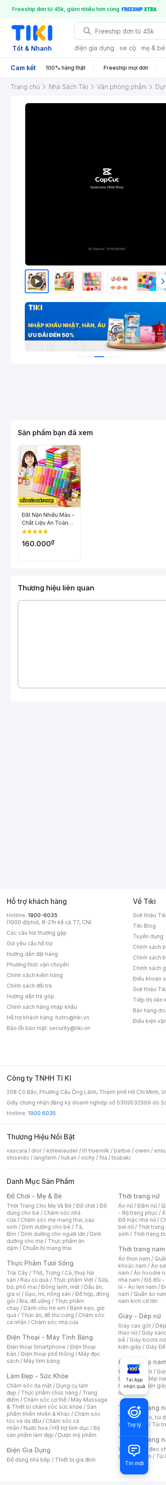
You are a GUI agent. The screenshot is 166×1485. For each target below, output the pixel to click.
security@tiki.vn (69, 1028)
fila (103, 1157)
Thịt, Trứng (46, 1272)
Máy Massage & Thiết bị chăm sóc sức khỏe (57, 1403)
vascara (17, 1150)
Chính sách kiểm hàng (35, 975)
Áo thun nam (134, 1258)
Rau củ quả (34, 1279)
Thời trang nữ (139, 1196)
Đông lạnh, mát (60, 1287)
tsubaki (121, 1157)
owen (142, 1150)
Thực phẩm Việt (73, 1279)
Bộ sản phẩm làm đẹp (53, 1431)
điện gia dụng (94, 48)
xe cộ (128, 48)
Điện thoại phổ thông (47, 1354)
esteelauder (62, 1150)
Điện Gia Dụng (28, 1450)
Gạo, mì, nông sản (48, 1294)
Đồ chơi (85, 1205)
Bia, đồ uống (34, 1301)
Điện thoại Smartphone (36, 1346)
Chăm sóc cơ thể (44, 1399)
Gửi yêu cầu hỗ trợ (29, 943)
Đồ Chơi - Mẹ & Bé (34, 1196)
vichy (88, 1157)
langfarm (45, 1157)
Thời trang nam (141, 1249)
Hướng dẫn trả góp (30, 996)
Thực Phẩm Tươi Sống (40, 1263)
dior (36, 1150)
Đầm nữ (147, 1205)
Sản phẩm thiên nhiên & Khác (52, 1410)
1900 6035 (42, 1113)
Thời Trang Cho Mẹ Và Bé (39, 1205)
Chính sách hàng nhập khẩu (42, 1007)
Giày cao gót (134, 1325)
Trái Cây (17, 1272)
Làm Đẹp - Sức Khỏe (38, 1376)
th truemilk (95, 1150)
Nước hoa (35, 1428)
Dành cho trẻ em (44, 1308)
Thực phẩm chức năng (49, 1392)
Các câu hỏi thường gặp (37, 932)
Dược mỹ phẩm (77, 1435)
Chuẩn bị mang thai (47, 1248)
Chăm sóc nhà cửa (54, 1322)
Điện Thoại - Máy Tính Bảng (50, 1337)
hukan (69, 1157)
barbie (122, 1150)
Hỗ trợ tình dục (70, 1428)
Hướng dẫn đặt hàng (32, 954)
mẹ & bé (153, 48)
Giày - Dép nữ (139, 1316)
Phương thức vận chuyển (38, 964)
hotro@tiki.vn (72, 1017)
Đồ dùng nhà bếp (28, 1459)
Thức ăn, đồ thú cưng (47, 1315)
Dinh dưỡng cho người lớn (53, 1234)
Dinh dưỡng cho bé (46, 1227)
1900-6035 (43, 915)
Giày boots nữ (148, 1339)
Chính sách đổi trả (29, 985)
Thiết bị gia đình (75, 1459)
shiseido (18, 1157)
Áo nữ (125, 1205)
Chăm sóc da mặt (29, 1385)
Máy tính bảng (41, 1361)
